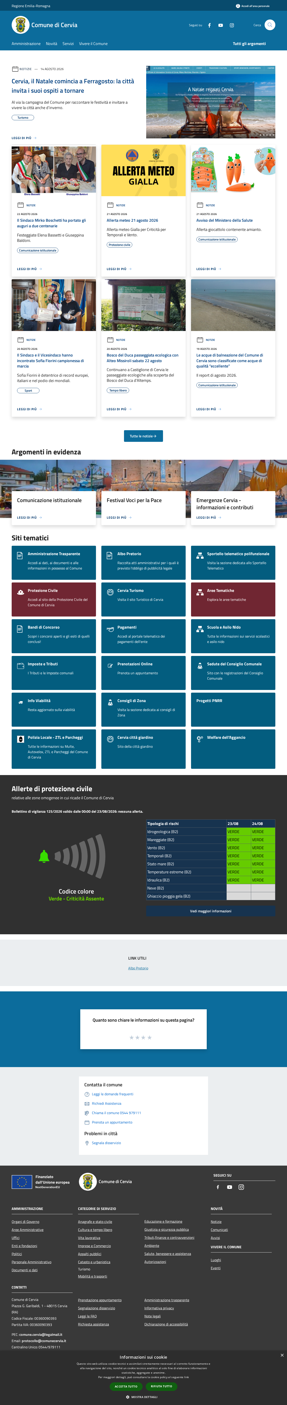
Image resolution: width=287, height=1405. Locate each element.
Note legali (152, 1316)
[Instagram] (230, 25)
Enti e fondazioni (24, 1245)
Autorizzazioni (155, 1261)
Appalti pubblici (89, 1254)
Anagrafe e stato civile (95, 1221)
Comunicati (219, 1229)
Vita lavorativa (89, 1237)
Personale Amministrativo (31, 1262)
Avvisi (215, 1237)
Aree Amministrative (27, 1229)
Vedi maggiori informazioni (210, 911)
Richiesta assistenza (93, 1324)
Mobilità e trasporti (92, 1276)
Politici (17, 1254)
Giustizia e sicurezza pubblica (166, 1229)
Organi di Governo (25, 1221)
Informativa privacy (159, 1308)
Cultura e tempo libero (95, 1229)
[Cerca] (270, 24)
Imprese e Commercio (94, 1245)
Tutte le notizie (141, 436)
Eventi (216, 1268)
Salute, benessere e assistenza (167, 1253)
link (186, 1377)
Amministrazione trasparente (166, 1300)
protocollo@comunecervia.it (44, 1340)
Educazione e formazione (163, 1221)
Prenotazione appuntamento (100, 1300)
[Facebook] (207, 25)
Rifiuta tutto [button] (161, 1386)
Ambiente (151, 1245)
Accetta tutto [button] (126, 1386)
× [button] (282, 1355)
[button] (143, 1397)
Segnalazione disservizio (96, 1308)
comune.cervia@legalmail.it (40, 1334)
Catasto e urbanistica (94, 1262)
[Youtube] (218, 25)
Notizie (26, 69)
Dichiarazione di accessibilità (166, 1324)
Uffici (16, 1237)
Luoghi (216, 1260)
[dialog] (143, 1378)
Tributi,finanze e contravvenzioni (169, 1237)
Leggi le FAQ (87, 1316)
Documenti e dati (25, 1270)
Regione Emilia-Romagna (31, 6)
